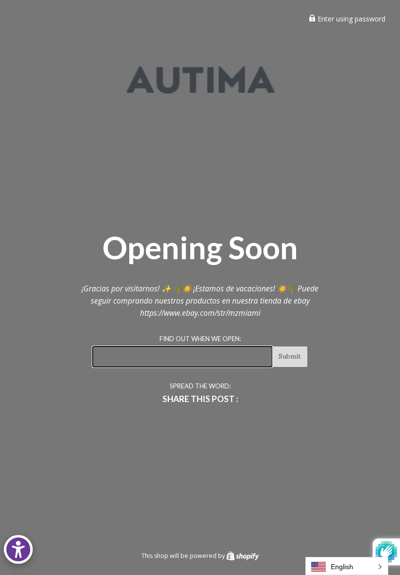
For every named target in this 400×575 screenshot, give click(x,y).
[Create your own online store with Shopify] (242, 556)
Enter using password (350, 18)
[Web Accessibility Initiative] (18, 549)
